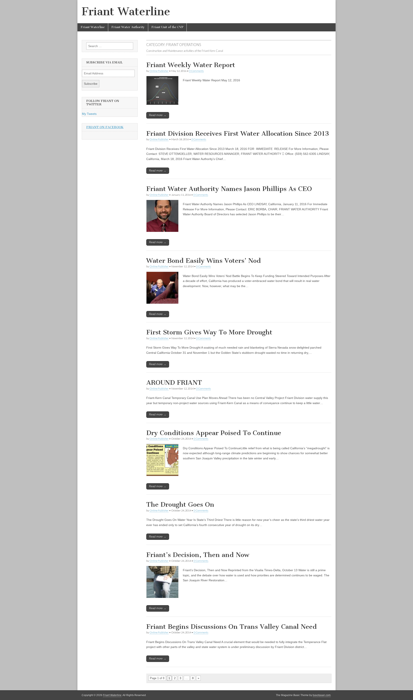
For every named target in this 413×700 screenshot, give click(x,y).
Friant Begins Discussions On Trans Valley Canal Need (231, 627)
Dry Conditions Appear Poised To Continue (213, 433)
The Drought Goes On (180, 504)
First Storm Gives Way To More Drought (209, 332)
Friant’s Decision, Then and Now (197, 555)
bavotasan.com (322, 695)
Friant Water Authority (128, 27)
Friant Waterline (126, 11)
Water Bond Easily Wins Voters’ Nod (203, 261)
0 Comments (196, 70)
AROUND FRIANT (174, 382)
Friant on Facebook (104, 127)
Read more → (157, 115)
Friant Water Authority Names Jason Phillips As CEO (229, 189)
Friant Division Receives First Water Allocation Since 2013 (237, 133)
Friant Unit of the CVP (167, 27)
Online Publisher (159, 70)
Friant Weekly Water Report (190, 65)
